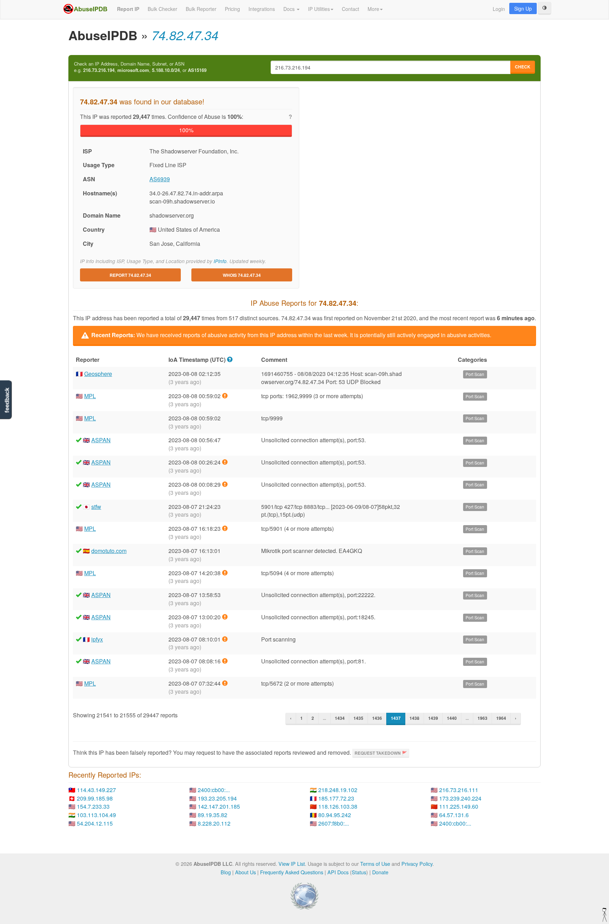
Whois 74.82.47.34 (242, 275)
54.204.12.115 (95, 823)
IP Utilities (319, 8)
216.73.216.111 (458, 790)
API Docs (338, 872)
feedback (7, 400)
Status (359, 872)
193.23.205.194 (217, 798)
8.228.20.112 (214, 823)
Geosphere (98, 374)
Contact (350, 8)
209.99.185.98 (95, 798)
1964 (501, 718)
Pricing (232, 8)
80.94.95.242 (334, 815)
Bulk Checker (162, 8)
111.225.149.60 (458, 806)
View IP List (291, 863)
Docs (289, 8)
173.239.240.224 (460, 798)
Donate (380, 872)
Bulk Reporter (201, 8)
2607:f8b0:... (333, 823)
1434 (340, 718)
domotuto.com (109, 551)
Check (522, 66)
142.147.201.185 (219, 806)
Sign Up (523, 8)
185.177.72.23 (336, 798)
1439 (433, 718)
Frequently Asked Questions (291, 872)
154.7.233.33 (93, 806)
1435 (358, 718)
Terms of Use (375, 863)
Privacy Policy (416, 863)
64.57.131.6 (454, 815)
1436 (377, 718)
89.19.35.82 (212, 815)
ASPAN (101, 440)
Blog (226, 872)
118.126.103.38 (337, 806)
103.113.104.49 (96, 815)
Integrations (261, 8)
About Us (245, 872)
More (373, 8)
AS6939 (159, 179)
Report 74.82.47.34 (130, 275)
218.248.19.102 (337, 790)
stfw (96, 507)
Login (499, 8)
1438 (414, 718)
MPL (90, 396)
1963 (482, 718)
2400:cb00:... (214, 790)
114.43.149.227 (96, 790)
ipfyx (97, 639)
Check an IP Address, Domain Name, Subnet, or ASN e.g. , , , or (140, 67)
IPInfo (220, 261)
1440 (452, 718)
